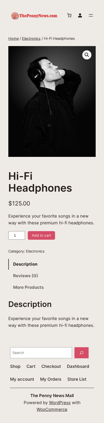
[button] (86, 54)
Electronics (31, 38)
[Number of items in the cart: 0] (69, 15)
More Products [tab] (28, 287)
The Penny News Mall (52, 395)
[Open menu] (91, 15)
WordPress (60, 402)
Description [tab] (25, 264)
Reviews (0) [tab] (25, 275)
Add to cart (41, 235)
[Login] (80, 15)
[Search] (81, 352)
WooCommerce (52, 409)
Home (13, 38)
